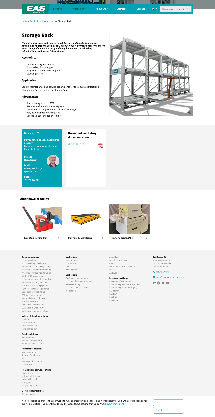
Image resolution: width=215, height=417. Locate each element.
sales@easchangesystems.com (170, 277)
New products (48, 21)
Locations (121, 9)
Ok (157, 403)
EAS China (113, 300)
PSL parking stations (31, 386)
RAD (23, 358)
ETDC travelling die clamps (34, 263)
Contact (141, 9)
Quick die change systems (77, 288)
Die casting (71, 291)
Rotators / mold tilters (32, 355)
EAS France (114, 291)
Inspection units (29, 352)
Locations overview (118, 260)
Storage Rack (27, 383)
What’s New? (79, 9)
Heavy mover (28, 373)
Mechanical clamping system (35, 311)
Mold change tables (30, 326)
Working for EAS (73, 270)
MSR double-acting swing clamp (36, 267)
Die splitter (27, 365)
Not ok (159, 410)
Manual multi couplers (32, 341)
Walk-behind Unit (30, 379)
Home (25, 21)
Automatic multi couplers (33, 344)
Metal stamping (73, 285)
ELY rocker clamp (29, 260)
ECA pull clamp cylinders (33, 295)
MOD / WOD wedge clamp (33, 276)
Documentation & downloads (122, 267)
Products (57, 9)
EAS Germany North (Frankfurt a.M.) (125, 285)
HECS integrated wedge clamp (35, 289)
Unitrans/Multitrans (31, 376)
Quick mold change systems (78, 281)
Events (69, 267)
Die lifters (26, 319)
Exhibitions (71, 263)
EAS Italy (113, 294)
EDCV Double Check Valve (33, 308)
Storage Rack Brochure (77, 144)
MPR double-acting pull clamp (35, 283)
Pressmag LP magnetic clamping (36, 270)
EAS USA (113, 297)
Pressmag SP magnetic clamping (36, 279)
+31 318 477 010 (31, 180)
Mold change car (29, 329)
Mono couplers (28, 337)
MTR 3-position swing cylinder (35, 286)
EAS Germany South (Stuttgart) (123, 288)
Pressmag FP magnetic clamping (36, 273)
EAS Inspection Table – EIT (33, 362)
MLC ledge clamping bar (33, 305)
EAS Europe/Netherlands (120, 281)
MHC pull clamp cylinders (33, 298)
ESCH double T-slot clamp (33, 292)
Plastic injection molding (77, 278)
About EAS (101, 9)
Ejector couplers (29, 394)
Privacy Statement (114, 404)
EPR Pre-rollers (28, 323)
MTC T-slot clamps (30, 302)
